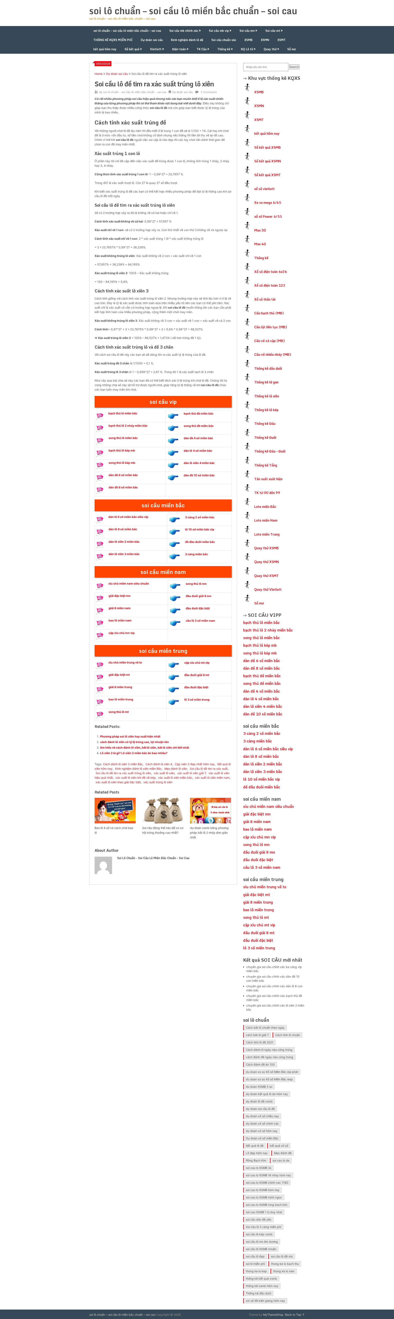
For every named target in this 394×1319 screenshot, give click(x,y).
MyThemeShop (273, 1314)
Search (294, 66)
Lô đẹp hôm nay (257, 1153)
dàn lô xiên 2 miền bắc (124, 541)
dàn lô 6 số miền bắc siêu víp (128, 517)
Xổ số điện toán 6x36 (270, 271)
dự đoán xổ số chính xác (262, 1123)
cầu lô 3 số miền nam (200, 620)
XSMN (265, 40)
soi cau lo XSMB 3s (258, 1168)
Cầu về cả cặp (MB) (269, 340)
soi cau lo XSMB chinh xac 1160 (267, 1182)
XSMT (281, 40)
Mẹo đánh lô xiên (175, 768)
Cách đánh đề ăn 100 (260, 1064)
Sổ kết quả (132, 49)
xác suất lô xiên (164, 773)
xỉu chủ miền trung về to (125, 662)
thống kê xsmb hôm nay (262, 1286)
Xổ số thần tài (264, 299)
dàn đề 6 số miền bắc (123, 475)
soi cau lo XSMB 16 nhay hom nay (268, 1175)
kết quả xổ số (279, 1145)
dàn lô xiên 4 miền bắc (199, 463)
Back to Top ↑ (295, 1314)
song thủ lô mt (119, 712)
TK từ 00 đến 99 (267, 492)
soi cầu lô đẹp (255, 1256)
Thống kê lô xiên (266, 396)
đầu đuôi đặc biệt (198, 608)
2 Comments (209, 92)
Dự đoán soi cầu (152, 40)
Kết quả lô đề (254, 1145)
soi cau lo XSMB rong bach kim (266, 1204)
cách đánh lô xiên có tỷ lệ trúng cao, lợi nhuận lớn (134, 742)
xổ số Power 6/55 (268, 216)
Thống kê (223, 49)
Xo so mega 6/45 (267, 202)
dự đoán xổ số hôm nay (261, 1131)
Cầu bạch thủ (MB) (269, 313)
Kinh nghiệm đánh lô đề (187, 40)
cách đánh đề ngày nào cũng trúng (269, 1057)
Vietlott (155, 49)
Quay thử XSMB (266, 548)
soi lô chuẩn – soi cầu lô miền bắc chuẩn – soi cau (193, 10)
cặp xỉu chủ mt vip (197, 662)
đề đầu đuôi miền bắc (200, 542)
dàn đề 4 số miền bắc (198, 438)
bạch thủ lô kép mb (122, 450)
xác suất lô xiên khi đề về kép (136, 777)
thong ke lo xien (283, 1271)
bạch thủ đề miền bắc (198, 413)
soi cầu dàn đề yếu (258, 1219)
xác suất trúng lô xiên (157, 782)
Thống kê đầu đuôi (268, 368)
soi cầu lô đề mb (282, 1256)
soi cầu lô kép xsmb (259, 1234)
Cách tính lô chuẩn (287, 1035)
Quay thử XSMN (266, 561)
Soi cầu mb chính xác (183, 30)
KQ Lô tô (247, 49)
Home (98, 73)
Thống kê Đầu (264, 423)
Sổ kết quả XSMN (267, 161)
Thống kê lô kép (266, 410)
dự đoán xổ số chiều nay (262, 1116)
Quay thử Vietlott (268, 589)
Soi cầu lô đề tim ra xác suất (209, 768)
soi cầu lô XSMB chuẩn (261, 1249)
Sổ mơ (291, 49)
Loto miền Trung (266, 534)
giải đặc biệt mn (120, 595)
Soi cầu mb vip (219, 30)
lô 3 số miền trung (197, 699)
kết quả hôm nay (104, 49)
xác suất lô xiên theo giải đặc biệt (118, 782)
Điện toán (179, 49)
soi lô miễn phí (255, 1263)
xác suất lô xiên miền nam (212, 777)
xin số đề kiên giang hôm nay (265, 1300)
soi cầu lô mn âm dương (262, 1241)
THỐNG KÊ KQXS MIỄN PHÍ (113, 40)
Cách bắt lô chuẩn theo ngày (265, 1027)
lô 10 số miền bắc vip (199, 529)
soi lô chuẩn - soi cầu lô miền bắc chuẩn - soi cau (134, 92)
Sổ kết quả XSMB (267, 147)
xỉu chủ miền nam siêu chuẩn (128, 583)
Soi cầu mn (247, 30)
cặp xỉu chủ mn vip (122, 633)
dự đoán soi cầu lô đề (260, 1108)
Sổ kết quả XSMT (267, 175)
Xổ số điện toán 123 (269, 285)
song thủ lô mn (196, 583)
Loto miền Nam (265, 520)
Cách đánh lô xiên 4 (158, 764)
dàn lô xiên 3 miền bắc (124, 554)
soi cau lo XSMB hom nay (262, 1190)
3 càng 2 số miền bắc (199, 517)
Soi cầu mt (272, 30)
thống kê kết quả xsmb (261, 1278)
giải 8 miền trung (120, 687)
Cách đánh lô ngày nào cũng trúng (269, 1049)
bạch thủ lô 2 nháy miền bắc (128, 425)
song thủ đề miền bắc (199, 426)
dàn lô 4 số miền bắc (198, 450)
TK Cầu (202, 49)
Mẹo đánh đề (283, 1153)
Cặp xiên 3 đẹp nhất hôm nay (195, 764)
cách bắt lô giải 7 (257, 1035)
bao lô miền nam (120, 620)
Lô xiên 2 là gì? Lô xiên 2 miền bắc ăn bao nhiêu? (133, 753)
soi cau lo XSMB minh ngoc (264, 1197)
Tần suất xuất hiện (268, 479)
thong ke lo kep (256, 1271)
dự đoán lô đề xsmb (259, 1101)
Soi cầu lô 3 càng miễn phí (263, 1227)
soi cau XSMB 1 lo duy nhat (264, 1212)
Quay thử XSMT (266, 575)
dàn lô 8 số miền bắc (123, 529)
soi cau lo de (281, 1160)
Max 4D (260, 244)
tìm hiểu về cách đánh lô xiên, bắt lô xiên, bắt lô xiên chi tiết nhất (144, 747)
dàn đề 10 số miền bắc (199, 475)
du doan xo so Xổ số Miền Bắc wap (269, 1079)
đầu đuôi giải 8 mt (196, 675)
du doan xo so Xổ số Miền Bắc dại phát (272, 1072)
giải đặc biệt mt (119, 674)
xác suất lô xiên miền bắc (175, 777)
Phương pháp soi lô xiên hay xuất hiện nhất (130, 736)
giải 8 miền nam (120, 608)
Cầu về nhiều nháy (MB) (272, 354)
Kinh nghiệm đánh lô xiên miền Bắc (138, 768)
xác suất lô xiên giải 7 (191, 773)
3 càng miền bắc (196, 554)
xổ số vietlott (264, 189)
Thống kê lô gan (266, 382)
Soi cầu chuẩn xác (223, 40)
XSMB (248, 40)
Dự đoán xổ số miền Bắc (262, 1138)
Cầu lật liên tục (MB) (270, 327)
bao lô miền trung (121, 699)
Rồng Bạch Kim (256, 1160)
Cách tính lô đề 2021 (259, 1042)
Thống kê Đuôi (265, 437)
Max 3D (260, 230)
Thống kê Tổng (265, 465)
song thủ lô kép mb (122, 462)
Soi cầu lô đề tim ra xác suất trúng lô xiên (123, 773)
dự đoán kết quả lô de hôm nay (267, 1094)
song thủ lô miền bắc (123, 438)
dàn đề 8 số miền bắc (123, 487)
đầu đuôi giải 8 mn (198, 596)
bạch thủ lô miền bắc (122, 413)
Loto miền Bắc (265, 506)
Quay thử (270, 49)
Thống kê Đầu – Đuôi (269, 451)
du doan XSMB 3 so (259, 1086)
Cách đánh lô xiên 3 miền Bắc (123, 764)
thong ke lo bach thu (285, 1263)
